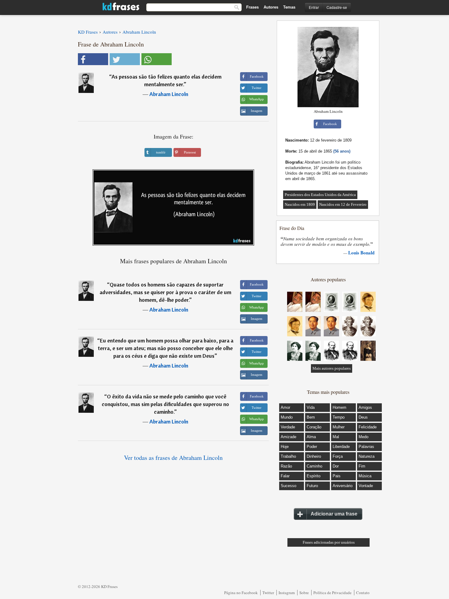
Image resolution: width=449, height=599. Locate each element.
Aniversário (342, 485)
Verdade (288, 427)
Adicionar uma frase (334, 513)
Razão (286, 466)
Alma (311, 436)
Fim (362, 466)
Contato (363, 592)
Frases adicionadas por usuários (329, 542)
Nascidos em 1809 (300, 204)
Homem (339, 407)
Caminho (314, 466)
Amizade (288, 436)
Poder (312, 446)
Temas (289, 7)
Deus (363, 417)
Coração (314, 427)
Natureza (366, 456)
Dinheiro (314, 456)
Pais (337, 476)
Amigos (365, 407)
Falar (285, 476)
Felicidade (368, 427)
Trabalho (288, 456)
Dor (336, 466)
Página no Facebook (241, 592)
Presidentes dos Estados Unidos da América (320, 194)
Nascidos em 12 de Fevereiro (343, 204)
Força (338, 456)
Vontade (366, 485)
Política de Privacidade (332, 592)
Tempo (339, 417)
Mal (336, 436)
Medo (363, 436)
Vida (311, 407)
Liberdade (341, 446)
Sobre (304, 592)
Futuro (312, 485)
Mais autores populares (331, 368)
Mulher (339, 427)
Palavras (366, 446)
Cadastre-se (337, 7)
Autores (271, 7)
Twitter (268, 592)
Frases (252, 7)
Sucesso (288, 485)
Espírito (313, 476)
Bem (311, 417)
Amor (285, 407)
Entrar (314, 7)
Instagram (287, 592)
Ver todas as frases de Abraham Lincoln (173, 457)
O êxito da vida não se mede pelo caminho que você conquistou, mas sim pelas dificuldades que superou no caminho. (165, 404)
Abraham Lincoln (168, 94)
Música (365, 476)
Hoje (285, 446)
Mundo (287, 417)
